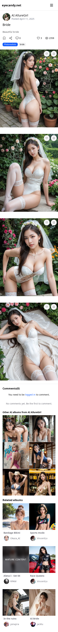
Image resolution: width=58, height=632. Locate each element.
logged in (30, 394)
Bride (6, 24)
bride (22, 44)
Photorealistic (10, 44)
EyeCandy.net (11, 5)
